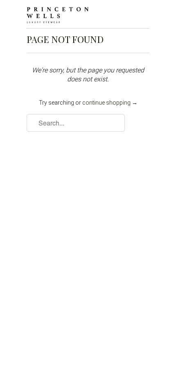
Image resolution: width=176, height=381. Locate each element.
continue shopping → (110, 102)
